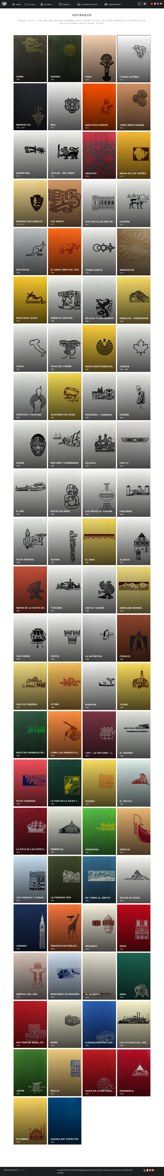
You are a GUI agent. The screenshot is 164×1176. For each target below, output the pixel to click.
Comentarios (114, 4)
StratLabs (22, 1170)
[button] (152, 2)
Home (18, 4)
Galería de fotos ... (90, 4)
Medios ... (67, 4)
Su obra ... (49, 4)
